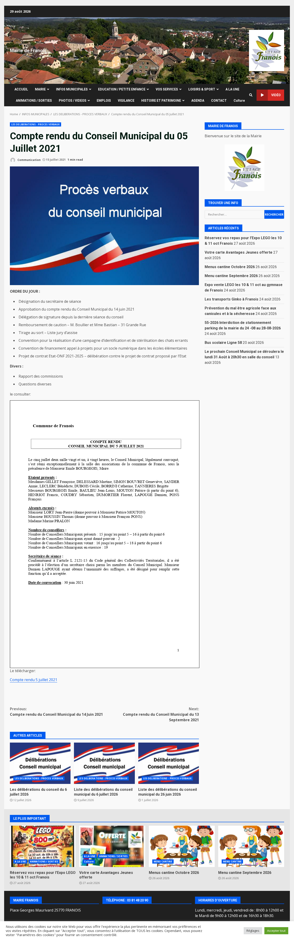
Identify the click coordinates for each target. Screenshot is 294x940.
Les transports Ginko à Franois (231, 299)
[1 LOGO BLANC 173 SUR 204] (244, 167)
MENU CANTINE (163, 861)
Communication (29, 160)
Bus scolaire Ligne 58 (223, 342)
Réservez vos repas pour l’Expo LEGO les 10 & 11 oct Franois (43, 846)
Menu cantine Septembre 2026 (231, 275)
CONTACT (219, 100)
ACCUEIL (21, 89)
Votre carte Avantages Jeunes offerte (238, 252)
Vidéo (276, 95)
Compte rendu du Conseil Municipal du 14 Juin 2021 (56, 711)
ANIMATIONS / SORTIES (34, 100)
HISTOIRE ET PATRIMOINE (161, 100)
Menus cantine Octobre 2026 (230, 266)
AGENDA (197, 100)
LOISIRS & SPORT (201, 89)
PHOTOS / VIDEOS (72, 100)
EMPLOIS (104, 100)
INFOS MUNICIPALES (72, 89)
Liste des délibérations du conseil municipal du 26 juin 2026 (168, 763)
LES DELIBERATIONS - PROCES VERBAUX (35, 124)
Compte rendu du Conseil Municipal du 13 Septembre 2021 (161, 714)
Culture (239, 100)
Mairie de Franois (28, 50)
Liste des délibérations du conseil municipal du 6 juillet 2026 (104, 763)
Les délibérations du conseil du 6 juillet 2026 (40, 763)
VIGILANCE (126, 100)
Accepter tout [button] (276, 931)
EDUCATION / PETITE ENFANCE (121, 89)
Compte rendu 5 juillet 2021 (33, 679)
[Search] (250, 95)
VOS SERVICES (167, 89)
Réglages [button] (252, 931)
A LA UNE (232, 89)
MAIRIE (40, 89)
